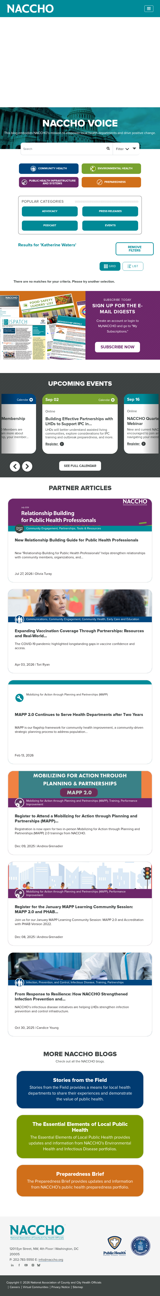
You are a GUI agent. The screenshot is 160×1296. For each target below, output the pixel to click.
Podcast (49, 225)
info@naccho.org (51, 1260)
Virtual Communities (36, 1287)
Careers (15, 1287)
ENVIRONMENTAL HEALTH (115, 168)
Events (110, 225)
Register (52, 444)
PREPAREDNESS (115, 182)
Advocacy (50, 211)
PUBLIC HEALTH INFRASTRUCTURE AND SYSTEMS (52, 182)
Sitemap (78, 1287)
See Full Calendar (80, 466)
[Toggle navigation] (148, 8)
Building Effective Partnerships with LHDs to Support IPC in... (79, 421)
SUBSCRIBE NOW (117, 347)
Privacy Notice (60, 1287)
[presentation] (15, 466)
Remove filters (134, 249)
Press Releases (110, 211)
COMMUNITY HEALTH (52, 168)
